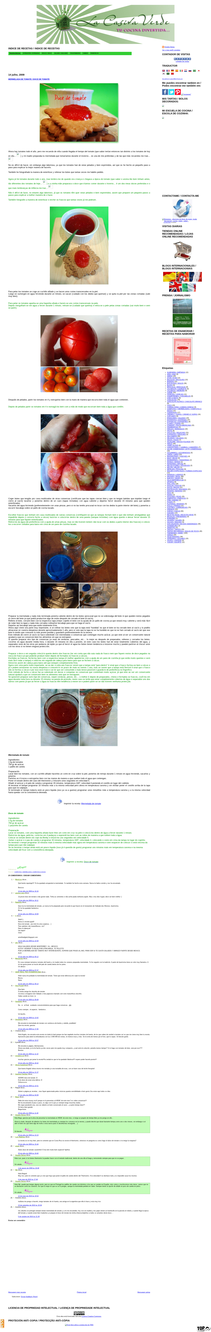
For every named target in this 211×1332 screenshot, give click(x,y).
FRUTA (169, 431)
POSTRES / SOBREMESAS (177, 507)
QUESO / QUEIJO (173, 511)
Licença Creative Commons (91, 1316)
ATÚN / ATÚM (172, 378)
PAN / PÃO (171, 484)
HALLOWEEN (172, 436)
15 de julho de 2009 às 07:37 (28, 970)
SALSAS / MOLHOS (174, 522)
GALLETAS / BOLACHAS (176, 433)
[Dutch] (186, 71)
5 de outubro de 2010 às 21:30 (29, 1216)
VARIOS (170, 535)
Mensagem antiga (143, 1292)
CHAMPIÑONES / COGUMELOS (179, 396)
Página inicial (81, 1292)
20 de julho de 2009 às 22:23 (28, 1135)
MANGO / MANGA (173, 462)
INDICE (169, 443)
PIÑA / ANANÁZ (173, 500)
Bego (17, 1097)
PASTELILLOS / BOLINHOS (177, 489)
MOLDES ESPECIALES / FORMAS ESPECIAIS (184, 471)
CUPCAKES (171, 416)
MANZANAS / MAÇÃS (175, 464)
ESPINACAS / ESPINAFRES (177, 422)
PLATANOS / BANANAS (176, 504)
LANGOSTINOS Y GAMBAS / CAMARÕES (182, 447)
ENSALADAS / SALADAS (176, 418)
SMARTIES (171, 527)
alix (16, 943)
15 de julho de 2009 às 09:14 (28, 984)
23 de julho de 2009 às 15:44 (28, 1144)
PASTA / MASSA (173, 487)
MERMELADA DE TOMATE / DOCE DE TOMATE (29, 79)
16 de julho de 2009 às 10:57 (28, 1040)
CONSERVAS (172, 412)
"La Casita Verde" (167, 222)
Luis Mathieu (20, 1137)
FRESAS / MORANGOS (175, 429)
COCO (169, 405)
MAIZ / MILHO (172, 458)
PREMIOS (170, 509)
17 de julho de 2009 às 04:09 (28, 1095)
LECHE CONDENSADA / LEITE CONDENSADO (184, 449)
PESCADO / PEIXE (174, 496)
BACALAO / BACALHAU (176, 380)
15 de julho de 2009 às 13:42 (28, 1018)
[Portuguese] (195, 71)
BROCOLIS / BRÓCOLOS (176, 387)
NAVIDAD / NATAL (173, 476)
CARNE (170, 392)
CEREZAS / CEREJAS (175, 394)
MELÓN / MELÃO (173, 467)
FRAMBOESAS (172, 427)
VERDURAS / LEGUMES (176, 538)
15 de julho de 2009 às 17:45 (28, 1029)
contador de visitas (182, 61)
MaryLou (18, 879)
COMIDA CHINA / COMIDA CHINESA (180, 407)
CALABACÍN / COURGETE (176, 389)
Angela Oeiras (20, 1115)
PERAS (170, 495)
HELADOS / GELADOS (175, 438)
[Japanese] (199, 71)
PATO (169, 493)
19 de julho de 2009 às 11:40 (28, 1113)
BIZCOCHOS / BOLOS (175, 383)
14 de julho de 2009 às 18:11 (28, 900)
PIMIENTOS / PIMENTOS (176, 498)
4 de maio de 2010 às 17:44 (28, 1179)
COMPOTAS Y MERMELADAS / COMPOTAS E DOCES (30, 872)
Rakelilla (18, 902)
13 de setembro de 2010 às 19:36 (30, 1205)
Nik (16, 1170)
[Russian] (190, 71)
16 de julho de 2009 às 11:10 (28, 1054)
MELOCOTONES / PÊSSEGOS (178, 465)
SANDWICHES (172, 526)
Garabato (18, 1001)
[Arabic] (168, 74)
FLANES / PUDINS (174, 423)
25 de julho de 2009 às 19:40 (28, 1153)
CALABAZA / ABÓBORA (176, 391)
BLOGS (170, 385)
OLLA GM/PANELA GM (175, 480)
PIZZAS (170, 502)
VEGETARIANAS (173, 537)
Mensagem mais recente (17, 1292)
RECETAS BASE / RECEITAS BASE (180, 515)
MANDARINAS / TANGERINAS (178, 460)
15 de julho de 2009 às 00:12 (28, 957)
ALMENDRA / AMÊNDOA (176, 372)
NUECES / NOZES (174, 478)
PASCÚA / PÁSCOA (174, 485)
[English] (164, 71)
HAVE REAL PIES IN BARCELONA (28, 972)
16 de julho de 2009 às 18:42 (28, 1063)
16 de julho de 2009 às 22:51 (28, 1086)
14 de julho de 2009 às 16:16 (28, 891)
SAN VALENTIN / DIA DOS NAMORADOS (182, 524)
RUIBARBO (171, 518)
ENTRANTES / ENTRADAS (177, 420)
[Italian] (182, 71)
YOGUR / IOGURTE (174, 542)
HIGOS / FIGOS (173, 440)
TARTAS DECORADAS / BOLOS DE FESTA (183, 531)
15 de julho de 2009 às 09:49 (28, 1000)
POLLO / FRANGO (173, 506)
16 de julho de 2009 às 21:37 (28, 1072)
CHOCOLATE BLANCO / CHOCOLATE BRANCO (184, 401)
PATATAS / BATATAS (174, 491)
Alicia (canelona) (21, 1065)
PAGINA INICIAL (15, 53)
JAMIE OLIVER (172, 445)
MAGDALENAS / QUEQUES (177, 456)
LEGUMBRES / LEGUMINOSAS (178, 453)
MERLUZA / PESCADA (175, 469)
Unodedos (19, 1019)
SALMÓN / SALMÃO (174, 520)
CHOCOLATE (172, 400)
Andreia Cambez (21, 1074)
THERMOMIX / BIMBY (175, 533)
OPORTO (170, 482)
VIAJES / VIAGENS (174, 540)
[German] (173, 71)
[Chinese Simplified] (173, 74)
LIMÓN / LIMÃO (173, 454)
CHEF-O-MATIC (172, 398)
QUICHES (170, 513)
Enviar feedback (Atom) (29, 1297)
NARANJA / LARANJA (175, 475)
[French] (168, 71)
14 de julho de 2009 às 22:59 (28, 941)
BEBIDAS (170, 381)
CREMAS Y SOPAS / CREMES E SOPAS (182, 414)
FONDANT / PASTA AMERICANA (179, 425)
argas (17, 1146)
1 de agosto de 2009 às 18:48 (28, 1168)
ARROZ (170, 376)
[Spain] (177, 71)
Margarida (19, 958)
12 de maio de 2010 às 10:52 (28, 1196)
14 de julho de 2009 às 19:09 (28, 914)
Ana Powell (19, 986)
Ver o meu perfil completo (171, 50)
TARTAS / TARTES (174, 529)
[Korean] (164, 74)
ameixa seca (20, 893)
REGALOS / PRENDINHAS (177, 517)
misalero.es (19, 1056)
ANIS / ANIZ (171, 374)
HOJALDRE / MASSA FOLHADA (178, 442)
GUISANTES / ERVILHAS (176, 434)
